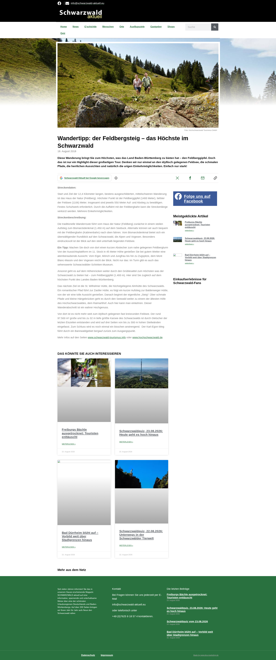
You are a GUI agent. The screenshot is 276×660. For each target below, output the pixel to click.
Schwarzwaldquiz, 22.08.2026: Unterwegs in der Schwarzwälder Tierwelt (141, 534)
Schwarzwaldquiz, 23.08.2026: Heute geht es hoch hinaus (200, 239)
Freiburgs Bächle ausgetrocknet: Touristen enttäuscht (80, 433)
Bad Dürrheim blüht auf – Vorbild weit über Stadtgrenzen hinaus (80, 536)
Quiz (62, 33)
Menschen (108, 26)
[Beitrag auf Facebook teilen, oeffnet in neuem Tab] (190, 178)
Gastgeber (156, 26)
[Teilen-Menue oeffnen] (215, 178)
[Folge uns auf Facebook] (178, 196)
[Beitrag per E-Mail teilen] (203, 178)
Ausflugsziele (137, 26)
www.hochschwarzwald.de (147, 337)
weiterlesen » (189, 230)
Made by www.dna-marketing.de (205, 655)
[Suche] (214, 27)
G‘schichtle (90, 26)
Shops (171, 26)
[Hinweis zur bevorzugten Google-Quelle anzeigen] (116, 178)
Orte (121, 26)
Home (63, 26)
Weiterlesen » (69, 444)
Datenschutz (88, 655)
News (76, 26)
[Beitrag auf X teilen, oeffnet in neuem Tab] (177, 178)
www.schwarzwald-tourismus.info (107, 337)
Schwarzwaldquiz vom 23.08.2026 (187, 621)
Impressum (107, 655)
